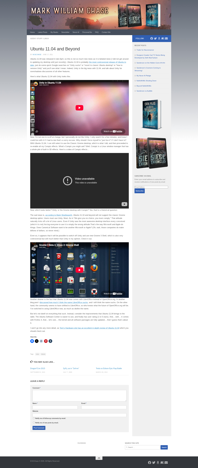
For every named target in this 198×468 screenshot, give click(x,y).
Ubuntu (43, 354)
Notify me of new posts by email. (47, 423)
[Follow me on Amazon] (159, 38)
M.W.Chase (37, 54)
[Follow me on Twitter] (155, 38)
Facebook (82, 443)
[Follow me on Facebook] (151, 38)
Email (84, 403)
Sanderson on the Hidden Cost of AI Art (151, 63)
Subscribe (140, 191)
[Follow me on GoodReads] (162, 38)
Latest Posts (42, 32)
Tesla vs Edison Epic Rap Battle (109, 368)
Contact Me (106, 32)
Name (35, 403)
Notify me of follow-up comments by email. (50, 418)
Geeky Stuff (36, 38)
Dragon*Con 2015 (37, 368)
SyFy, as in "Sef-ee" (71, 368)
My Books (54, 32)
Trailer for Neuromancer (145, 50)
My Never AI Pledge (144, 76)
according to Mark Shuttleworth (58, 215)
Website (35, 411)
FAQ (97, 32)
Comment (36, 388)
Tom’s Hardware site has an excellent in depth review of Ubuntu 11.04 (89, 328)
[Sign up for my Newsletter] (166, 38)
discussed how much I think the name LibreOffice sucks (64, 302)
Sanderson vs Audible (144, 91)
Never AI (76, 32)
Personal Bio (87, 32)
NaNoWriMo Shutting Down (146, 81)
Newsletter (65, 32)
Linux (46, 38)
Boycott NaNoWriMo (144, 86)
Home (32, 32)
